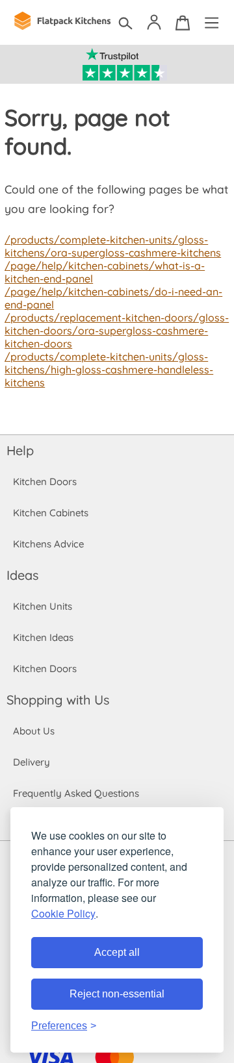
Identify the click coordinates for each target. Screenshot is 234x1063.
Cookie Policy (63, 913)
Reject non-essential (117, 993)
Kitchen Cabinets (50, 512)
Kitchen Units (42, 606)
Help (20, 450)
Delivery (31, 762)
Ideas (22, 575)
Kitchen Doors (45, 481)
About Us (34, 731)
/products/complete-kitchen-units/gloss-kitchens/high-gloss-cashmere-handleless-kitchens (109, 369)
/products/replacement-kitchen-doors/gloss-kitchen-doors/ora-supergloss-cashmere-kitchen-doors (117, 330)
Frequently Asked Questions (76, 793)
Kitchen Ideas (43, 637)
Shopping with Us (57, 700)
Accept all (117, 952)
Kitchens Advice (48, 544)
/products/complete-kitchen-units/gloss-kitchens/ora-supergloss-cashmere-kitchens (113, 246)
